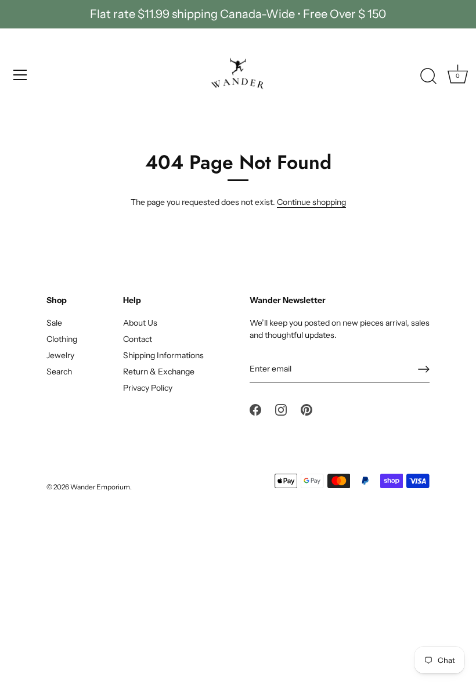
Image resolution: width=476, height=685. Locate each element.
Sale (54, 323)
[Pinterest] (306, 409)
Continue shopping (311, 202)
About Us (140, 323)
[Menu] (20, 75)
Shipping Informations (163, 355)
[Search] (428, 76)
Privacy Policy (147, 388)
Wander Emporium (100, 486)
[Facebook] (255, 409)
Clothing (61, 339)
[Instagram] (281, 409)
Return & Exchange (158, 371)
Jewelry (60, 355)
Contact (137, 339)
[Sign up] (424, 369)
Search (59, 371)
